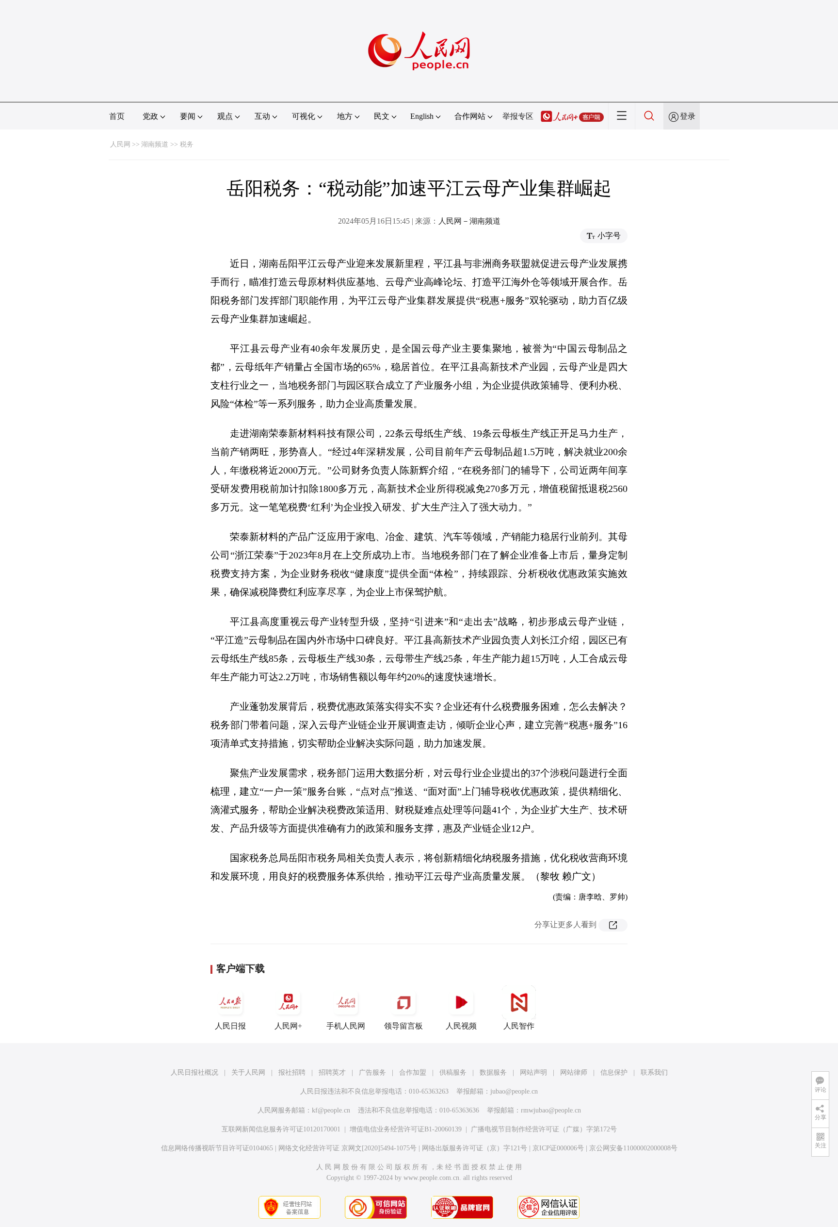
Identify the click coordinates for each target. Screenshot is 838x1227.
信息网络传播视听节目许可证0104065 (217, 1148)
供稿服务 (453, 1072)
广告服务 (372, 1072)
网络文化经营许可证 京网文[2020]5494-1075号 (347, 1148)
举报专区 (517, 116)
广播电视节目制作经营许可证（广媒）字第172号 (544, 1129)
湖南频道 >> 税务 (167, 144)
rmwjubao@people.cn (551, 1110)
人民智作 (518, 1026)
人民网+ (288, 1026)
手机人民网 (345, 1026)
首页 (117, 116)
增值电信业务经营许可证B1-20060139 (406, 1129)
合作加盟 (412, 1072)
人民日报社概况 (194, 1072)
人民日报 (230, 1026)
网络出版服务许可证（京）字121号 (474, 1148)
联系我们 (654, 1072)
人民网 (120, 144)
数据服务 (493, 1072)
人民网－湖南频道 (469, 221)
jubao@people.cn (514, 1091)
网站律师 (573, 1072)
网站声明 (533, 1072)
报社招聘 (292, 1072)
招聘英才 (332, 1072)
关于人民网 (248, 1072)
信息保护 (614, 1072)
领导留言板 (403, 1026)
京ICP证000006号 (558, 1148)
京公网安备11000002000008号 (633, 1148)
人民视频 (461, 1026)
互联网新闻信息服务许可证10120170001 (281, 1129)
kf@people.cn (331, 1110)
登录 (687, 116)
